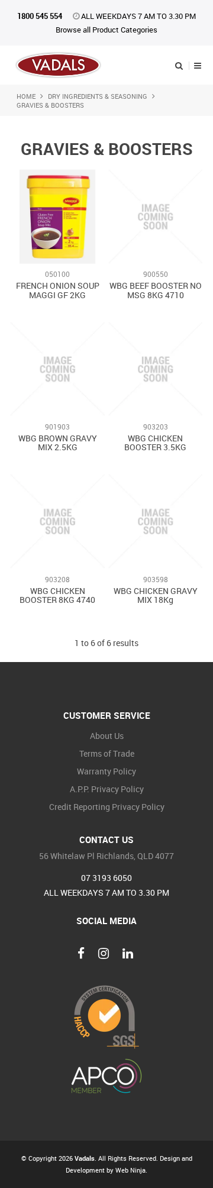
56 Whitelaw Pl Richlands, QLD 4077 (106, 856)
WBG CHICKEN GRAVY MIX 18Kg (156, 595)
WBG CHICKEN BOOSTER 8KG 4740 (57, 595)
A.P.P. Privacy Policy (107, 789)
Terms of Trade (106, 753)
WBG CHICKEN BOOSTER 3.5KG (155, 442)
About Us (107, 735)
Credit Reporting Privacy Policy (106, 806)
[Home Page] (58, 64)
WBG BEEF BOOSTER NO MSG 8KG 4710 (155, 290)
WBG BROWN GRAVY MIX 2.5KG (57, 442)
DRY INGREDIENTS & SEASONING (97, 96)
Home (26, 96)
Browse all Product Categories (106, 29)
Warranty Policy (106, 771)
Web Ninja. (131, 1170)
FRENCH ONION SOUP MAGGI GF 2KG (57, 290)
